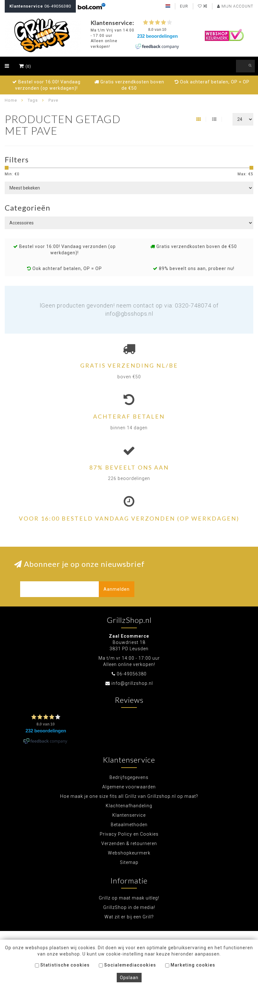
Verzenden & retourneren (129, 843)
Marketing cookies (192, 964)
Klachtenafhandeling (129, 805)
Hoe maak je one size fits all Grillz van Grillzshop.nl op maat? (129, 796)
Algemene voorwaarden (129, 786)
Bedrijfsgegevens (129, 777)
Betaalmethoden (129, 824)
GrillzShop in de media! (129, 907)
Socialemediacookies (129, 964)
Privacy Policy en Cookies (129, 834)
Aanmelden (117, 589)
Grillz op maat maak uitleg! (129, 897)
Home (11, 100)
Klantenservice (129, 815)
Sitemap (129, 862)
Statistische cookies (64, 964)
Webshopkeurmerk (129, 852)
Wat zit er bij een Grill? (129, 916)
